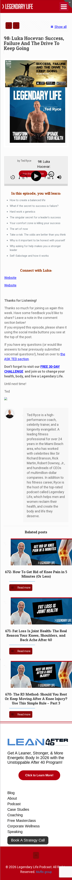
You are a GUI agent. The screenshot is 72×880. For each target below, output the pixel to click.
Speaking (15, 832)
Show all (60, 27)
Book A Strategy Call (28, 840)
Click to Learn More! (39, 775)
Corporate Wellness (23, 826)
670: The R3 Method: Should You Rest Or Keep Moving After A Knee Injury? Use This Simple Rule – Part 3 (36, 698)
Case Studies (18, 809)
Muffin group (44, 872)
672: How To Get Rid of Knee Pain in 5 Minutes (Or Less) (36, 574)
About (12, 798)
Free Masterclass (21, 821)
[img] (13, 177)
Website (10, 278)
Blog (11, 793)
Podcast (14, 804)
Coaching (15, 815)
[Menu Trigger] (63, 6)
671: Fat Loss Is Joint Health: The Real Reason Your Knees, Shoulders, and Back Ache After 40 (36, 635)
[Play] (37, 176)
